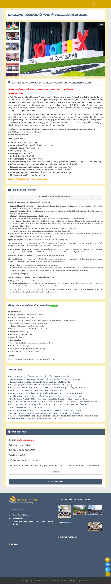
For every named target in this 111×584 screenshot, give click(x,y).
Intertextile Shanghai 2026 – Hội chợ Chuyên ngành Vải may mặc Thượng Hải (40, 382)
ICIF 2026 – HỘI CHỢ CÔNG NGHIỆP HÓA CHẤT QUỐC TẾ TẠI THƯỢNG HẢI (39, 376)
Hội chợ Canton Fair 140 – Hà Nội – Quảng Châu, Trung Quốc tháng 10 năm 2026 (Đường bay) (46, 396)
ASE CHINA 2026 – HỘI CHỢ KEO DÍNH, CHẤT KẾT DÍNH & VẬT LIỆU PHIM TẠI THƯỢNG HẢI (46, 379)
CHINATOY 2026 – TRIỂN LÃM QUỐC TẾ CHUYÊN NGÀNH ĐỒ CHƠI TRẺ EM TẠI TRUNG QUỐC (46, 393)
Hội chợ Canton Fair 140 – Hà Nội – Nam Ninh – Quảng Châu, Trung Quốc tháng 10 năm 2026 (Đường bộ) (50, 399)
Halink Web (86, 580)
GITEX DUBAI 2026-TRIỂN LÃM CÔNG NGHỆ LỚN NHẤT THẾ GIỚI (35, 418)
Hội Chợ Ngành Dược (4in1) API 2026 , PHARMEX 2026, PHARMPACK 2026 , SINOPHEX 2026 (45, 410)
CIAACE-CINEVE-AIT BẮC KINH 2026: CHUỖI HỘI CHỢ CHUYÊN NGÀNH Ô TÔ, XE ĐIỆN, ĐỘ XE (46, 413)
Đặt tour (55, 472)
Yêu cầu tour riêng (55, 482)
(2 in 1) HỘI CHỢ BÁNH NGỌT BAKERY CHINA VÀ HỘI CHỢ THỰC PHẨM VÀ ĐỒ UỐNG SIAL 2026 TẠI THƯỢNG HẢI (54, 401)
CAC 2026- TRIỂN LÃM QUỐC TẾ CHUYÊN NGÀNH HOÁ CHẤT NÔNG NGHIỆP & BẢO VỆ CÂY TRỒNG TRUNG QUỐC (54, 416)
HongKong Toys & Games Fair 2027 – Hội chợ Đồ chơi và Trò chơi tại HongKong (41, 384)
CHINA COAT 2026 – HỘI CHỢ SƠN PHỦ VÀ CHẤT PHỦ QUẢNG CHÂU (36, 390)
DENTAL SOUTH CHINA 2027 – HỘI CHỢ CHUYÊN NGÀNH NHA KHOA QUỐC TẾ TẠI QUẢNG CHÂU (48, 387)
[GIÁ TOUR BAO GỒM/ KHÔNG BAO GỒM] (53, 305)
